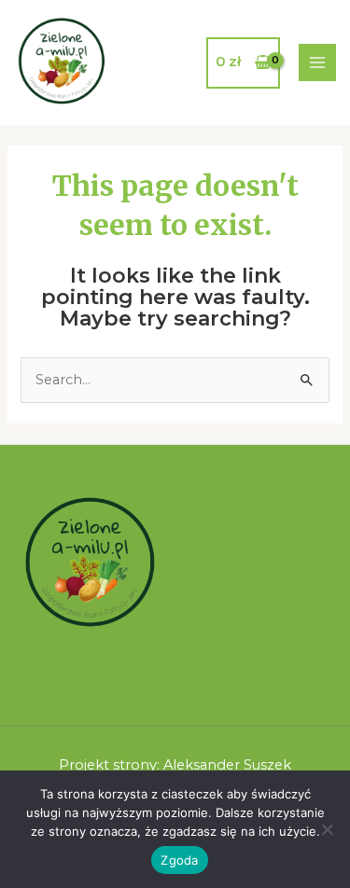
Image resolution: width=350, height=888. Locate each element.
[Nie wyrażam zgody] (326, 829)
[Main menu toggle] (317, 62)
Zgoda (179, 860)
